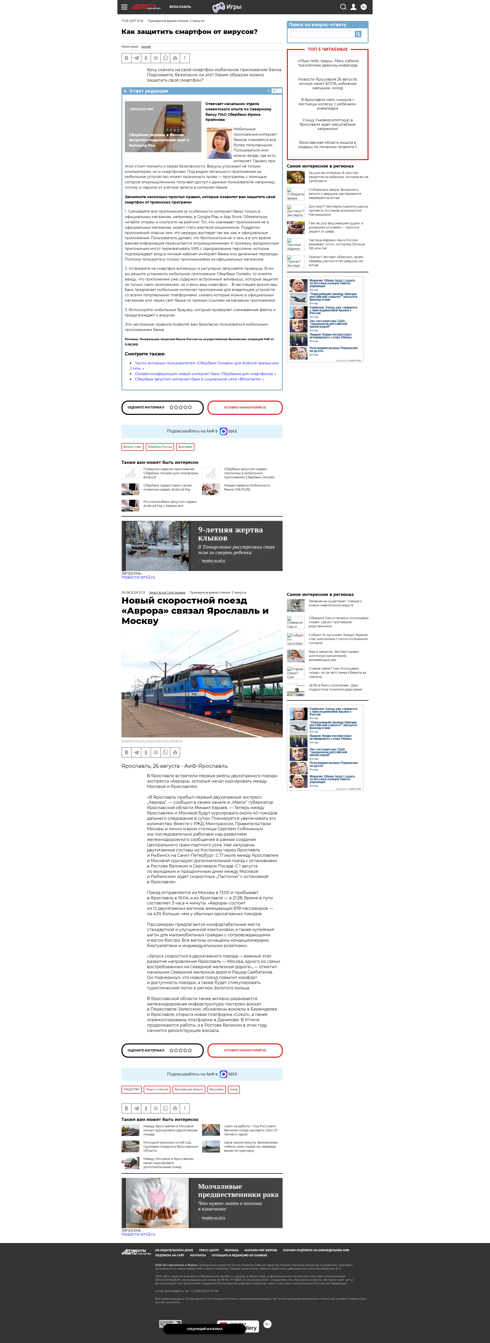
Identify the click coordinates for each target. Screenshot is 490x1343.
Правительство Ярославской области (151, 741)
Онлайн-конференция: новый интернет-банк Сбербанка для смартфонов (204, 374)
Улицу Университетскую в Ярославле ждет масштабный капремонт (328, 124)
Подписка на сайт (169, 1255)
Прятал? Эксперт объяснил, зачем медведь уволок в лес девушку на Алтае (336, 261)
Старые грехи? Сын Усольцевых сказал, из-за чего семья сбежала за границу (337, 673)
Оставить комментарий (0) (245, 407)
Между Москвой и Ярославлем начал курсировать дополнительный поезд (168, 1163)
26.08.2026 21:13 (133, 592)
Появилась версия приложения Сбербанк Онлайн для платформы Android (170, 473)
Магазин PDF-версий (260, 1250)
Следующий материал (205, 1329)
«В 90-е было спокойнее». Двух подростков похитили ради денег (336, 687)
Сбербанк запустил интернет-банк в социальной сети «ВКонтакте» (198, 379)
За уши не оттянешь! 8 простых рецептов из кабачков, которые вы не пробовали (338, 177)
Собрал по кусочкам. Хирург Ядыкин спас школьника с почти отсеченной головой (338, 639)
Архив (146, 46)
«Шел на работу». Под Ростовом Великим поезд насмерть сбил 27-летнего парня (251, 1130)
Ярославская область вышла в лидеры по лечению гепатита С (328, 144)
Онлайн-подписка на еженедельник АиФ (316, 1250)
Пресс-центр (209, 1250)
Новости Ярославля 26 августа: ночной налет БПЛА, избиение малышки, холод (327, 83)
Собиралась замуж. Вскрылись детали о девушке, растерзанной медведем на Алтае (335, 194)
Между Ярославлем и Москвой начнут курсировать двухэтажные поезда (170, 1130)
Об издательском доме (174, 1250)
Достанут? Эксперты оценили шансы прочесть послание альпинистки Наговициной (338, 210)
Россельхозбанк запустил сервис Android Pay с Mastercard (170, 504)
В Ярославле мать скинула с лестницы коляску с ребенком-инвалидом (327, 104)
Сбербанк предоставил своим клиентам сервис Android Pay (167, 487)
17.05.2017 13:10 (132, 21)
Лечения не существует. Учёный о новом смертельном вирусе (335, 603)
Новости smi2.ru (138, 577)
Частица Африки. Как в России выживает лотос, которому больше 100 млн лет (337, 244)
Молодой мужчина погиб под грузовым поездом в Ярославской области (170, 1147)
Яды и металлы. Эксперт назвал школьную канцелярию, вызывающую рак (334, 656)
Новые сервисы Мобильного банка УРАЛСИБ (247, 487)
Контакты (198, 1255)
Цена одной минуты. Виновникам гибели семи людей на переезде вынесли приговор (251, 1147)
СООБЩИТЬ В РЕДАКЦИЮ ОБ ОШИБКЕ (239, 1255)
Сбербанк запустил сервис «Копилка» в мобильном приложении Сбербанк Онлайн (249, 473)
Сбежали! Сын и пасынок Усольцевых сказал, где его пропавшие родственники (339, 622)
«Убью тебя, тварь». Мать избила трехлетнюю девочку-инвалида (327, 63)
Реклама (232, 1250)
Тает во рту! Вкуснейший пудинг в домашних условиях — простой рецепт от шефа (336, 227)
